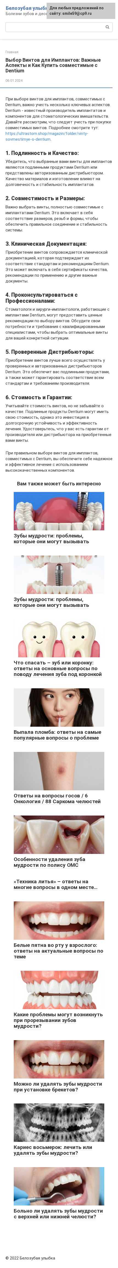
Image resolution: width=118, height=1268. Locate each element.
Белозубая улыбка (28, 8)
